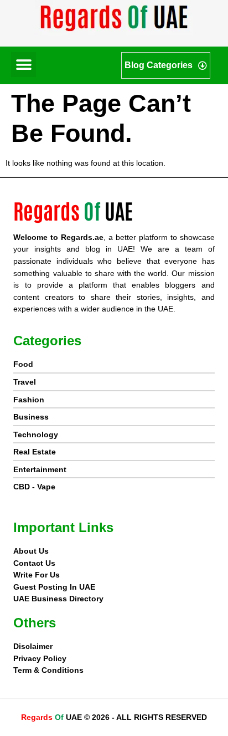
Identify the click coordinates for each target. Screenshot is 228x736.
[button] (23, 64)
